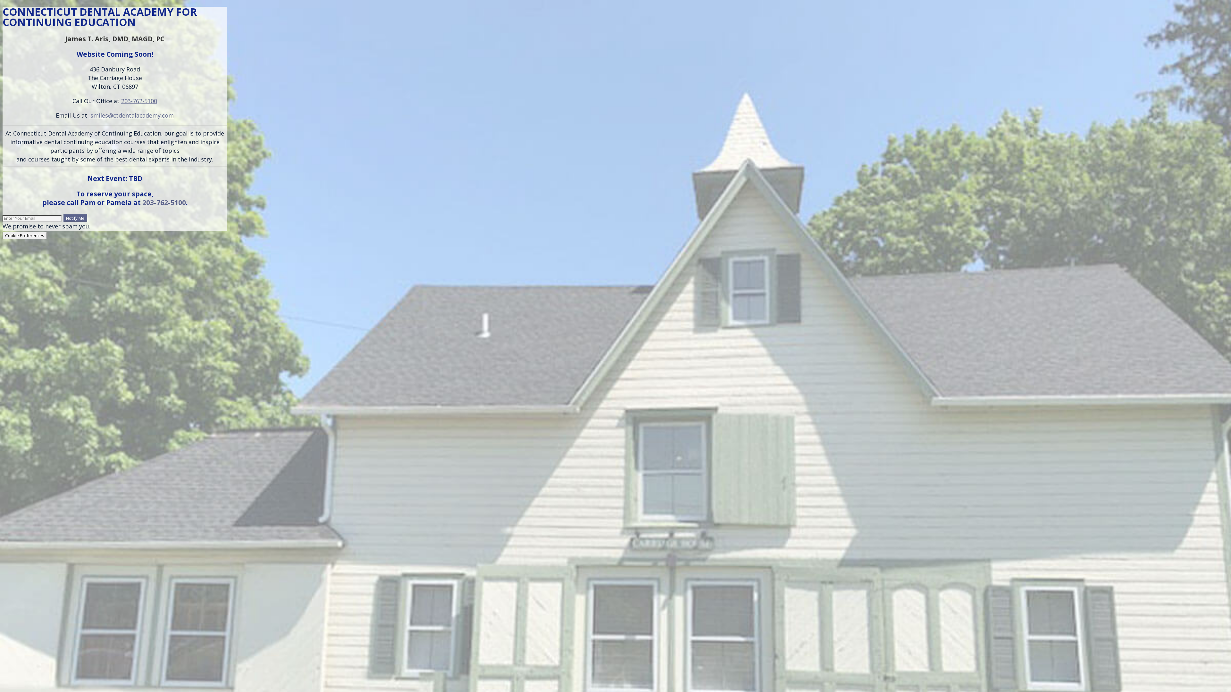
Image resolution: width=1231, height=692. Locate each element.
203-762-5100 (139, 101)
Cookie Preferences (24, 235)
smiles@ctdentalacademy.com (131, 115)
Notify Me (75, 218)
